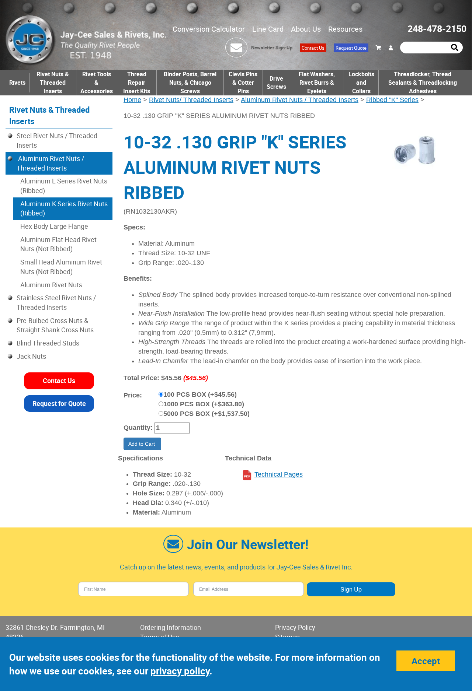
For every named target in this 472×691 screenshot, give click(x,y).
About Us (306, 29)
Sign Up (351, 589)
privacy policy (179, 670)
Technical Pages (278, 474)
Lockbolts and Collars (361, 82)
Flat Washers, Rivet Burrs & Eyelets (317, 82)
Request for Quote (59, 403)
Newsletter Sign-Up (271, 47)
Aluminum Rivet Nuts (51, 284)
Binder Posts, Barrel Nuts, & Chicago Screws (190, 82)
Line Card (268, 29)
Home (132, 100)
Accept (426, 661)
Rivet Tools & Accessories (96, 82)
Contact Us (313, 48)
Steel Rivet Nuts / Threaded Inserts (57, 140)
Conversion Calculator (209, 29)
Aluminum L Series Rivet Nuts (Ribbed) (63, 185)
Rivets (17, 82)
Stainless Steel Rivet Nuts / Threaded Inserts (56, 302)
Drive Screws (276, 82)
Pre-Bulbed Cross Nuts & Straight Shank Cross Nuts (55, 325)
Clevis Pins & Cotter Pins (243, 82)
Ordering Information (170, 627)
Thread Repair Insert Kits (136, 82)
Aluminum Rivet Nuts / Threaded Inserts (299, 100)
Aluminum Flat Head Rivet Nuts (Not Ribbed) (58, 244)
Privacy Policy (295, 627)
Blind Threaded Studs (48, 343)
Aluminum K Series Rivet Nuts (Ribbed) (64, 208)
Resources (345, 29)
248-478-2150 (436, 28)
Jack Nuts (31, 356)
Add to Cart (142, 444)
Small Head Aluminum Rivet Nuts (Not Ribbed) (61, 266)
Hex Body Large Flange (54, 226)
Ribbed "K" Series (392, 100)
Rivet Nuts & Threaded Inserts (53, 82)
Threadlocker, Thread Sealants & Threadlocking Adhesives (422, 82)
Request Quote (351, 48)
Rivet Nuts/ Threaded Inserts (191, 100)
